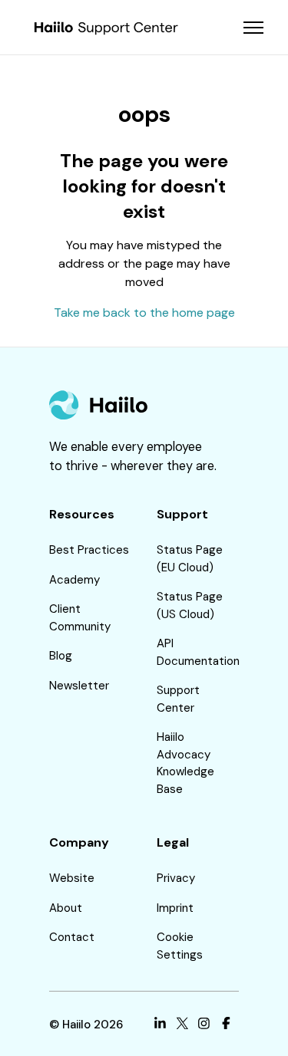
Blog (60, 655)
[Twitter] (182, 1025)
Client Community (80, 617)
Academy (74, 579)
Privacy (176, 878)
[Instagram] (203, 1025)
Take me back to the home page (144, 312)
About (65, 908)
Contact (71, 937)
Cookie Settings (180, 945)
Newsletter (79, 685)
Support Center (178, 699)
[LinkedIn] (160, 1025)
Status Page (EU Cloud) (190, 558)
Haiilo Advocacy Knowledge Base (185, 763)
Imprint (175, 908)
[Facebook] (226, 1025)
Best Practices (89, 550)
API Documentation (198, 652)
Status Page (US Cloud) (190, 605)
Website (71, 878)
